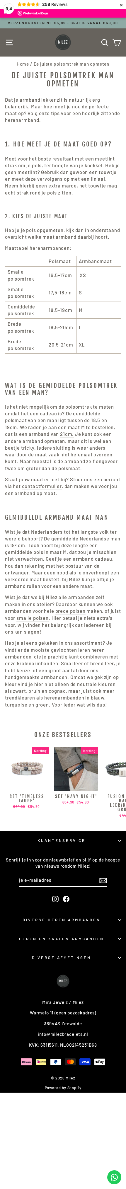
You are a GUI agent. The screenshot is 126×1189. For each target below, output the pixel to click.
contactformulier (42, 486)
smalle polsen (32, 618)
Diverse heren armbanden (61, 919)
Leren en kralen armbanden (61, 938)
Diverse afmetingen (61, 957)
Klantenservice (62, 840)
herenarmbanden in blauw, (75, 697)
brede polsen (70, 611)
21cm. (67, 434)
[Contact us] (114, 1177)
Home (23, 63)
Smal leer (72, 663)
